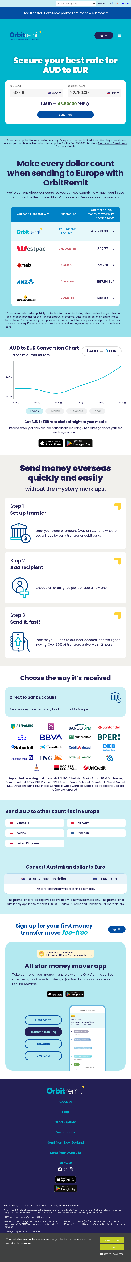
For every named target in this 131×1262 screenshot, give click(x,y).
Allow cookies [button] (112, 1240)
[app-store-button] (50, 443)
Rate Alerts (43, 1020)
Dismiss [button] (112, 1247)
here (8, 327)
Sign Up (103, 35)
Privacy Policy (11, 1205)
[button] (112, 1254)
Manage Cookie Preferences (65, 1205)
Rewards (43, 1044)
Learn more (24, 1243)
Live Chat (43, 1055)
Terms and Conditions (112, 143)
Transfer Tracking (43, 1032)
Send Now (65, 115)
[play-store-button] (79, 443)
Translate (124, 3)
